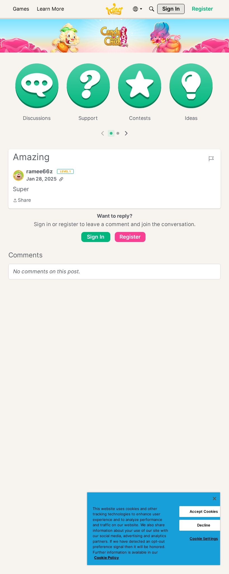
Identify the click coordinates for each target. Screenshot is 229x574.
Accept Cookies (204, 511)
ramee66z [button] (39, 171)
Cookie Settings (204, 538)
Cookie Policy (106, 557)
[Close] (214, 498)
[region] (153, 528)
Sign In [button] (95, 237)
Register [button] (130, 237)
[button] (18, 175)
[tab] (111, 133)
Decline (204, 525)
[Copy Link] (61, 179)
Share (22, 200)
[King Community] (114, 9)
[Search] (152, 9)
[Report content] (211, 159)
